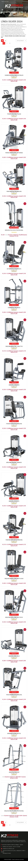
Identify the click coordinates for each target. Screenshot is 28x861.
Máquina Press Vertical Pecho (14, 617)
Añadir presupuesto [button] (14, 227)
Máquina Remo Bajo (14, 656)
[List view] (5, 40)
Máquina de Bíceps (14, 501)
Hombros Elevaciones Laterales (14, 75)
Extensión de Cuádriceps (14, 269)
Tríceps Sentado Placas (14, 114)
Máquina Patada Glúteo (14, 733)
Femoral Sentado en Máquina (14, 540)
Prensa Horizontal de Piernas (14, 152)
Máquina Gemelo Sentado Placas (14, 578)
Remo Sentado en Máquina (14, 191)
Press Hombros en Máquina (14, 694)
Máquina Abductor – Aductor (14, 346)
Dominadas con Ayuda (14, 307)
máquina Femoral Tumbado (14, 462)
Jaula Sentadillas (14, 772)
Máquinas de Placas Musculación (8, 24)
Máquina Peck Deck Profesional (14, 230)
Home (12, 14)
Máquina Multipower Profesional (14, 811)
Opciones (14, 72)
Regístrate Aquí (5, 1)
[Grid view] (2, 40)
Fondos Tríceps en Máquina (14, 423)
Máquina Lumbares (14, 385)
